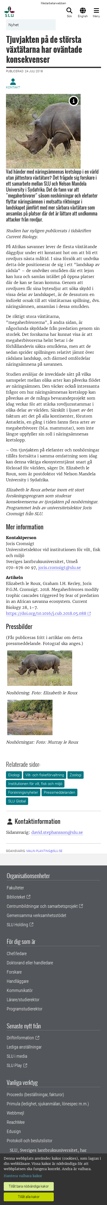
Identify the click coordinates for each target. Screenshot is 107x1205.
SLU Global (17, 801)
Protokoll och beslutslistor (29, 1140)
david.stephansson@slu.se (57, 832)
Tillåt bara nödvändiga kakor (29, 1186)
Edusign (14, 1131)
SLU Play (14, 1065)
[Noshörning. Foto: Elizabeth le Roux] (74, 101)
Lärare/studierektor (23, 999)
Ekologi (14, 775)
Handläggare (18, 981)
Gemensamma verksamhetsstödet (36, 915)
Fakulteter (15, 887)
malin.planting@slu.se (44, 851)
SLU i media (17, 1056)
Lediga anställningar (24, 1047)
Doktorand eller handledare (30, 962)
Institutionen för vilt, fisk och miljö (35, 783)
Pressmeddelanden (59, 792)
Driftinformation (20, 1037)
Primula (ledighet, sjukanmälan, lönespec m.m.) (48, 1103)
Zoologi (75, 775)
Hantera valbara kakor (23, 1176)
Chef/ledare (17, 953)
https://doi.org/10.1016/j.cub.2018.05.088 (46, 613)
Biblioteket (16, 897)
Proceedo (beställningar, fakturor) (35, 1094)
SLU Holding (17, 924)
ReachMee (16, 1122)
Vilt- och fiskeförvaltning (44, 775)
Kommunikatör (20, 990)
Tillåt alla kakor (29, 1197)
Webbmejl (15, 1113)
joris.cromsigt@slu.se (59, 567)
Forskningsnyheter (23, 792)
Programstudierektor (24, 1008)
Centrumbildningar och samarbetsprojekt (42, 906)
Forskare (14, 972)
